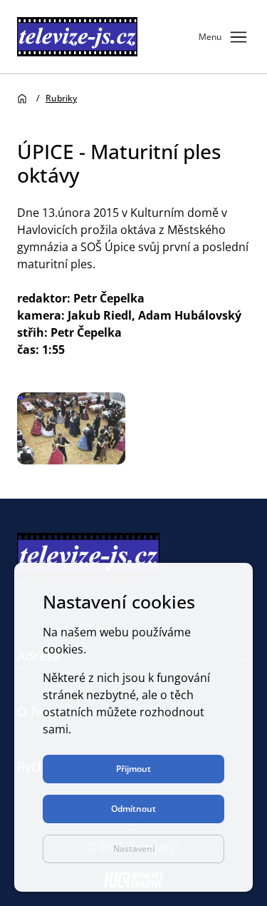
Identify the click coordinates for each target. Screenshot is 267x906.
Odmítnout (133, 809)
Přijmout (133, 769)
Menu (224, 37)
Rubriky (61, 98)
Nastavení (134, 849)
